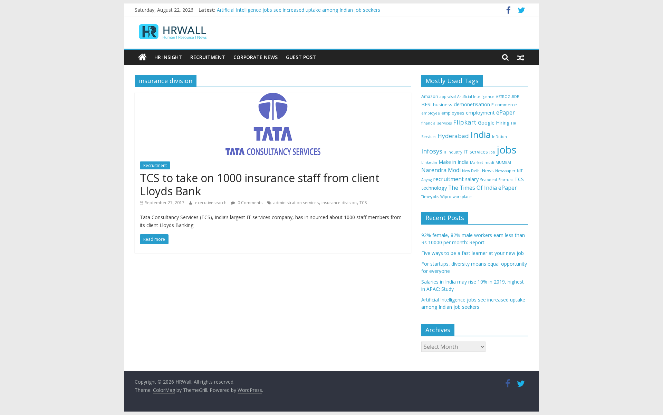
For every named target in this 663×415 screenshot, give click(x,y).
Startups (505, 179)
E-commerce (504, 104)
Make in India (454, 162)
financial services (436, 123)
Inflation (499, 136)
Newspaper (505, 170)
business (442, 104)
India (480, 134)
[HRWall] (142, 57)
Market (476, 162)
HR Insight (168, 57)
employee (430, 113)
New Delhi (471, 170)
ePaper (505, 112)
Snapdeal (488, 179)
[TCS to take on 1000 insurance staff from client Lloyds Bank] (272, 96)
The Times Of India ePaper (482, 187)
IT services (475, 151)
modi (489, 162)
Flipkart (465, 122)
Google (486, 122)
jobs (507, 150)
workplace (462, 196)
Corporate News (255, 57)
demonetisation (472, 104)
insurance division (339, 203)
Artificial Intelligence (475, 96)
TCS (363, 203)
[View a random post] (520, 57)
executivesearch (211, 203)
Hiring (503, 122)
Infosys (431, 151)
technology (434, 188)
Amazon (429, 96)
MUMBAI (503, 162)
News (488, 170)
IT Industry (453, 152)
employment (480, 112)
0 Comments (249, 203)
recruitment (448, 179)
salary (472, 179)
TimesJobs (430, 196)
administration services (296, 203)
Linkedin (429, 162)
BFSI (426, 104)
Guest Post (301, 57)
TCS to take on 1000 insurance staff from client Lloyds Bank (259, 184)
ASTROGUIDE (507, 96)
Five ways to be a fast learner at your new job (472, 253)
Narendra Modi (441, 170)
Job (492, 152)
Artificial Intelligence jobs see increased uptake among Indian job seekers (298, 10)
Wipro (445, 196)
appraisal (448, 96)
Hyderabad (453, 136)
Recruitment (207, 57)
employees (452, 113)
